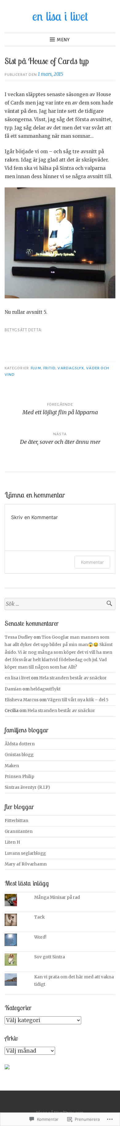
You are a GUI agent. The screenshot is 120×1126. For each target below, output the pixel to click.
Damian (13, 689)
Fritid (49, 368)
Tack (40, 917)
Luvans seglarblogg (25, 853)
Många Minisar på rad (57, 897)
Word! (40, 937)
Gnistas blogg (19, 754)
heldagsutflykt (45, 689)
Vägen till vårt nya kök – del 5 (77, 699)
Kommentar (92, 562)
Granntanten (19, 831)
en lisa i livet (60, 16)
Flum (36, 368)
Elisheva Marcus (21, 699)
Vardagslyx (71, 368)
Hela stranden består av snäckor (73, 678)
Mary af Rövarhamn (26, 864)
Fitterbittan (16, 820)
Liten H (12, 842)
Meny (63, 39)
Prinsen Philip (19, 776)
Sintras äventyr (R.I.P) (27, 787)
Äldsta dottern (20, 744)
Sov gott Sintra (49, 957)
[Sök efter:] (60, 604)
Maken (12, 765)
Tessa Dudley (19, 637)
